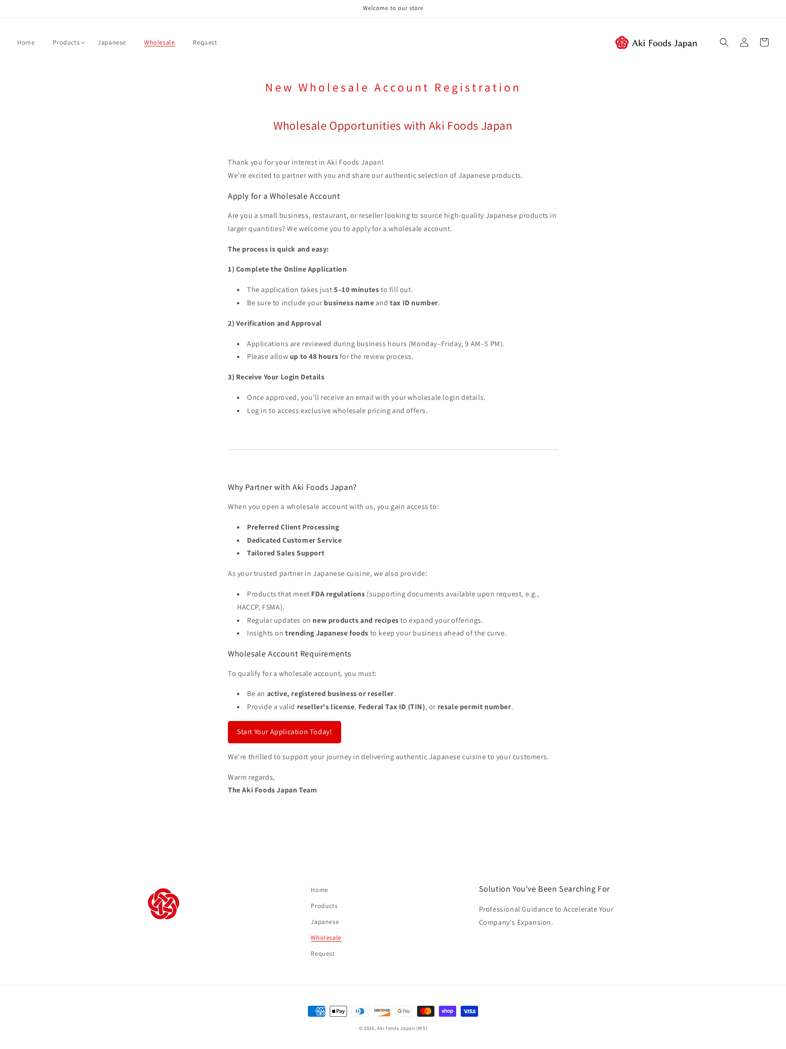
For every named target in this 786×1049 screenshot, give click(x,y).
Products (324, 906)
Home (319, 890)
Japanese (325, 922)
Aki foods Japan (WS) (402, 1028)
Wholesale (326, 937)
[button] (66, 42)
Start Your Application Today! (284, 731)
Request (323, 953)
